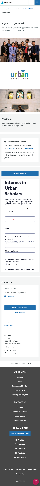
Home (3, 9)
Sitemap (20, 377)
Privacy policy (20, 469)
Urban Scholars (28, 9)
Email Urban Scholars (19, 307)
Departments (20, 416)
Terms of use (32, 469)
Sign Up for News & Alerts (19, 434)
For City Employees (20, 394)
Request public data (20, 386)
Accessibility (20, 474)
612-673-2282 (8, 325)
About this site (8, 469)
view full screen (18, 173)
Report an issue (20, 420)
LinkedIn (10, 296)
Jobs (20, 381)
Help (20, 407)
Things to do (20, 390)
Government (12, 9)
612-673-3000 (29, 148)
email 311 (12, 148)
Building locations (20, 411)
